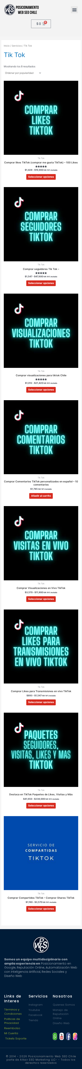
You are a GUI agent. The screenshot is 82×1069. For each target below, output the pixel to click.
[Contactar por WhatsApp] (55, 1036)
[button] (74, 9)
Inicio (7, 45)
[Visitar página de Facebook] (68, 1036)
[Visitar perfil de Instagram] (75, 1036)
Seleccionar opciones (41, 176)
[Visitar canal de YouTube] (62, 1036)
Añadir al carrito (41, 495)
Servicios (17, 45)
